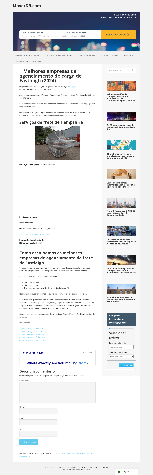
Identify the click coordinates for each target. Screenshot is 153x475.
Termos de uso (87, 467)
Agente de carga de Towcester (32, 334)
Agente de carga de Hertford (31, 328)
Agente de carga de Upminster (32, 340)
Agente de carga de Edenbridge (32, 331)
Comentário (24, 381)
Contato (59, 467)
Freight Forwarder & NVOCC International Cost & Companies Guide (121, 213)
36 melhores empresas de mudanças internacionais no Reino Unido (121, 299)
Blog (47, 467)
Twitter (105, 467)
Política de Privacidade (72, 467)
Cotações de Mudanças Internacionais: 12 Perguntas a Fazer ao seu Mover (121, 241)
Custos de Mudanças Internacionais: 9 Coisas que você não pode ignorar (121, 184)
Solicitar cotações (118, 34)
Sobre (52, 467)
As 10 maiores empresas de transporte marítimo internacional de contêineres (121, 270)
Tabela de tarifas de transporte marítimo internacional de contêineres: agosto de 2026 (121, 97)
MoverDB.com (27, 5)
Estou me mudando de (117, 343)
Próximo (125, 365)
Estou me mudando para (118, 352)
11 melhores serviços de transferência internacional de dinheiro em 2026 (120, 156)
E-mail (22, 418)
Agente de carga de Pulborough (32, 337)
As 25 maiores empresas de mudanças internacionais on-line (121, 127)
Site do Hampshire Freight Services (34, 234)
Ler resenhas (24, 246)
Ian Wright (72, 86)
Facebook (97, 467)
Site (20, 429)
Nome (22, 407)
